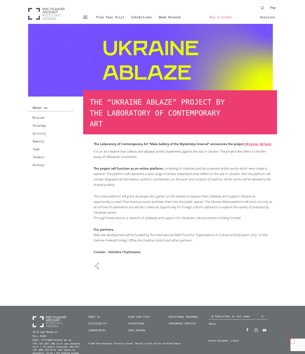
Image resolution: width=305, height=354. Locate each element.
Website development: (219, 340)
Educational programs (183, 316)
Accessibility (97, 323)
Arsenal (46, 13)
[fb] (247, 329)
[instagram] (255, 329)
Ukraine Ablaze (258, 144)
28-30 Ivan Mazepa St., (46, 332)
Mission (38, 117)
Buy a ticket (221, 17)
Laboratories (97, 330)
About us (40, 108)
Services (267, 17)
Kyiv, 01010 (39, 336)
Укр (273, 7)
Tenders (38, 157)
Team (36, 149)
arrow (262, 316)
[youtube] (264, 329)
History (38, 165)
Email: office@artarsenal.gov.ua (52, 340)
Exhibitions (141, 17)
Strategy (39, 125)
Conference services (182, 323)
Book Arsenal (170, 17)
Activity (39, 133)
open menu (85, 17)
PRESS (212, 324)
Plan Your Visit (110, 17)
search (262, 8)
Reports (38, 141)
